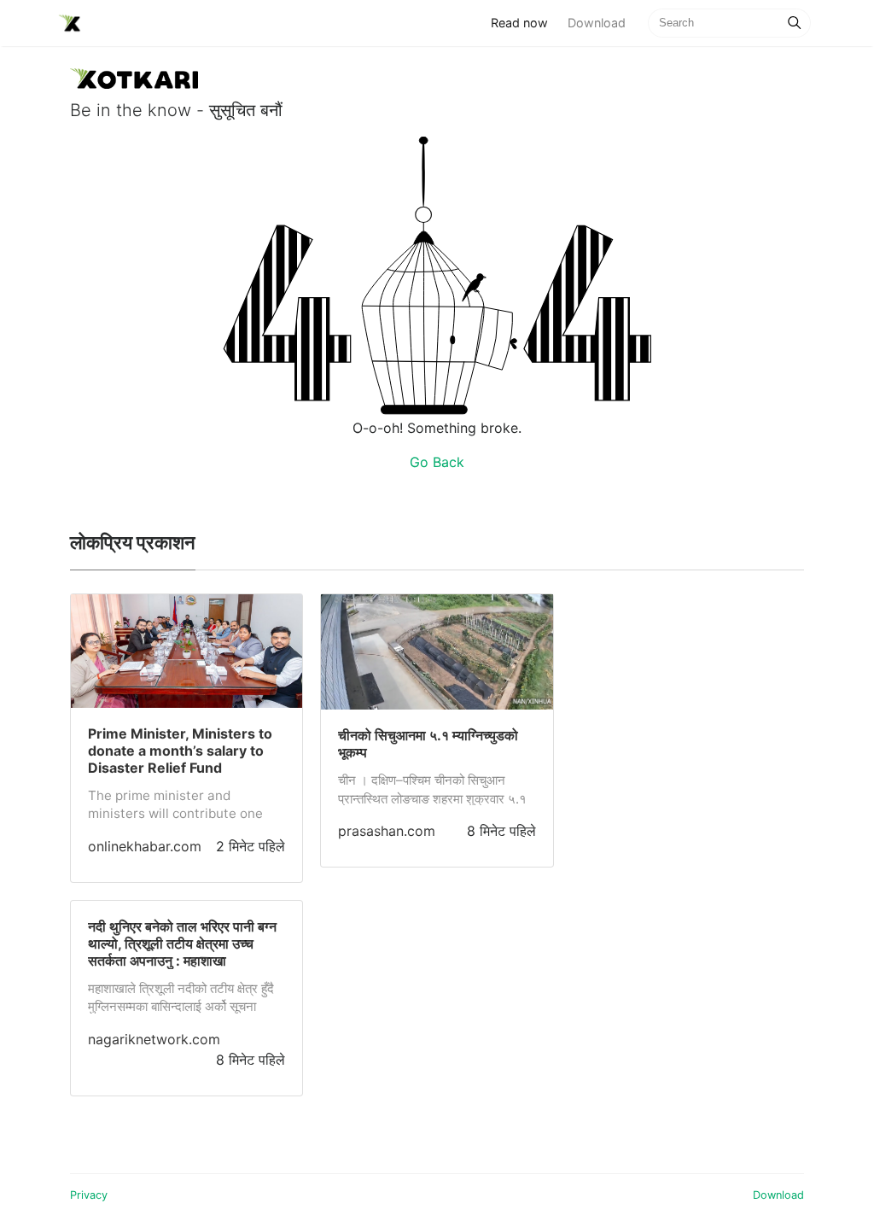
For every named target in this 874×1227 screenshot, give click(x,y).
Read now (524, 22)
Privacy (89, 1195)
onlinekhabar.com (144, 846)
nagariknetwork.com (154, 1039)
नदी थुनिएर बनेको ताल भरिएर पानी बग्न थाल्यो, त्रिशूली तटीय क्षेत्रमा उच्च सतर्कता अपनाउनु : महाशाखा (182, 943)
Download (597, 22)
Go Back (437, 461)
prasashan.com (386, 830)
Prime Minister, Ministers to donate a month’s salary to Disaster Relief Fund (180, 750)
